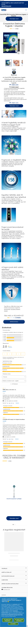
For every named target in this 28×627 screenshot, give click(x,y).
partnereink (15, 604)
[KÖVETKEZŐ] (25, 63)
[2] (15, 524)
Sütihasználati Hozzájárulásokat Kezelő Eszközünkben (12, 614)
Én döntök (13, 623)
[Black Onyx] (14, 72)
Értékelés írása (14, 321)
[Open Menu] (26, 9)
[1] (13, 524)
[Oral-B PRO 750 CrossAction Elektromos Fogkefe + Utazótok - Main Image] (8, 63)
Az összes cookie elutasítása (19, 620)
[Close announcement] (25, 4)
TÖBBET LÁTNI (14, 84)
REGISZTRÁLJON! (6, 6)
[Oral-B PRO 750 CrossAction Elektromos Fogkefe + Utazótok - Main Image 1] (16, 63)
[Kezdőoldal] (3, 10)
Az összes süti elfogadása (7, 620)
